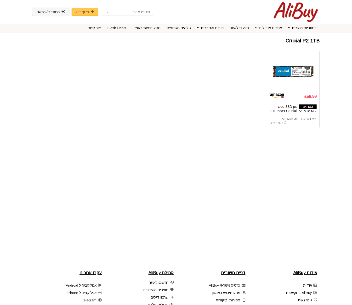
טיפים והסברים (212, 28)
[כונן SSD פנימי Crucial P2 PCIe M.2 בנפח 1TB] (293, 72)
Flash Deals (116, 28)
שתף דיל (82, 12)
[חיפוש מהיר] (106, 12)
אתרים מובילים (270, 28)
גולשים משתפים (179, 28)
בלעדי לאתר (239, 28)
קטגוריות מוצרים (304, 28)
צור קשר (94, 28)
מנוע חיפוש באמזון (146, 28)
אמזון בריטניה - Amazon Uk (299, 118)
